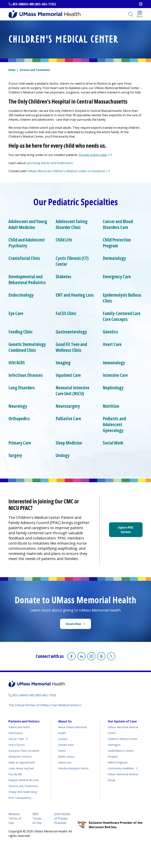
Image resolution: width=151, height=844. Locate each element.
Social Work (113, 443)
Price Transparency (19, 797)
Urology (62, 455)
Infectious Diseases (25, 375)
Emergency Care (117, 277)
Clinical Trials (18, 739)
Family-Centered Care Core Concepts (122, 316)
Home (11, 70)
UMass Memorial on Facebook (68, 171)
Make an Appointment (21, 762)
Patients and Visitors (23, 721)
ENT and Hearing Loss (75, 295)
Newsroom (65, 762)
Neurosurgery (68, 406)
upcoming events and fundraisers (49, 163)
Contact (63, 739)
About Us (65, 721)
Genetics (110, 332)
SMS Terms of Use (36, 818)
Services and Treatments (35, 70)
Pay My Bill (15, 774)
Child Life (64, 240)
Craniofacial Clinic (24, 258)
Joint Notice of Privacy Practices (62, 818)
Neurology (17, 406)
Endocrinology (21, 295)
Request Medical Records (23, 780)
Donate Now (78, 625)
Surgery (15, 455)
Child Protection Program (117, 243)
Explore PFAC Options (126, 529)
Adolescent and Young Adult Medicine (27, 224)
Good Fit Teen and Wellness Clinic (71, 347)
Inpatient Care (68, 375)
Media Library (66, 756)
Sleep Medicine (69, 443)
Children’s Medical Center (123, 739)
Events (62, 750)
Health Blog (22, 792)
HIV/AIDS (16, 363)
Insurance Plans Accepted (23, 750)
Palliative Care (68, 419)
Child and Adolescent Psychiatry (26, 243)
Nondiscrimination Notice (73, 768)
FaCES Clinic (66, 313)
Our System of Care (122, 721)
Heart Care (112, 344)
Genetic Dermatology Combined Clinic (27, 347)
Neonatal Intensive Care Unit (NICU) (72, 391)
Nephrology (113, 388)
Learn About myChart (21, 768)
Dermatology (114, 258)
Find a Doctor (16, 745)
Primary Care (19, 443)
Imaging (63, 363)
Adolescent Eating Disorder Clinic (71, 224)
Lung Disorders (21, 388)
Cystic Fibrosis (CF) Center (72, 261)
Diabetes (63, 277)
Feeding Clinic (20, 332)
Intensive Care (115, 375)
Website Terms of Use (14, 818)
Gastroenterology (71, 332)
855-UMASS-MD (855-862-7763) (34, 4)
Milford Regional (117, 762)
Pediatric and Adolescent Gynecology (114, 424)
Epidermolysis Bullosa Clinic (122, 298)
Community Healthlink (121, 768)
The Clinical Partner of (44, 705)
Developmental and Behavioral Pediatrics (27, 279)
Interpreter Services (20, 756)
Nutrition (111, 406)
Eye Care (15, 313)
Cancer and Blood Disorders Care (118, 224)
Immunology (114, 363)
